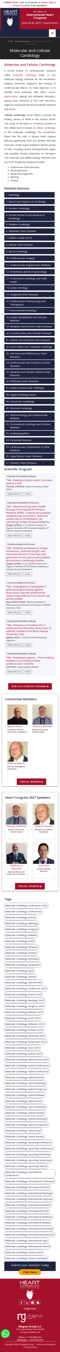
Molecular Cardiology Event (19, 941)
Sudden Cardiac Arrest (19, 237)
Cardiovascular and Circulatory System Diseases (28, 364)
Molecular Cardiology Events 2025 (23, 994)
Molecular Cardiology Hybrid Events (24, 1077)
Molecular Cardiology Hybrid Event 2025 (26, 1059)
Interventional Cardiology (21, 310)
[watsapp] (5, 1333)
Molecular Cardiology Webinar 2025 (24, 1012)
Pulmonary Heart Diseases (22, 381)
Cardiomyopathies (17, 433)
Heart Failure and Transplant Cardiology (29, 346)
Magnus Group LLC (30, 1326)
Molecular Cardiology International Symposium (29, 1234)
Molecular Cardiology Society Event (23, 1252)
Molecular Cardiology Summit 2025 (23, 1053)
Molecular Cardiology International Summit (27, 1246)
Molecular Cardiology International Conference (29, 1181)
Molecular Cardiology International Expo (26, 1240)
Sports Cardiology (17, 251)
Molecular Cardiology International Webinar (28, 1204)
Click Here (30, 1272)
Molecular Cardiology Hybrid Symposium (26, 1124)
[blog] (38, 1302)
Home (10, 41)
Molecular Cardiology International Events (27, 1187)
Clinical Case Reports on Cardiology (26, 201)
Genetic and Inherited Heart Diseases (28, 339)
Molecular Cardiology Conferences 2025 (26, 905)
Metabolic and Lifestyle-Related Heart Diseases (28, 373)
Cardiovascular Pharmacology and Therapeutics (26, 303)
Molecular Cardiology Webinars (21, 946)
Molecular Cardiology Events (20, 917)
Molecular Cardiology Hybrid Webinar (25, 1095)
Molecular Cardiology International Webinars (28, 1216)
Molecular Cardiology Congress (21, 929)
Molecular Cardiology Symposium (22, 964)
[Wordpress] (32, 1302)
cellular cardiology (45, 127)
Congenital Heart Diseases (22, 294)
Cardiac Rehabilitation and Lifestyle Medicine (26, 319)
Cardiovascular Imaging (20, 258)
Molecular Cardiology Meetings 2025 (24, 1000)
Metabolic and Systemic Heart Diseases (29, 326)
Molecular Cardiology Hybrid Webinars (25, 1106)
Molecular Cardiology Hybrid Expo (23, 1130)
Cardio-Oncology (17, 287)
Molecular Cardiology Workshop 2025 (25, 1035)
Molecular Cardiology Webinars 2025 (24, 1023)
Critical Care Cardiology (20, 401)
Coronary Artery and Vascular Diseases (28, 333)
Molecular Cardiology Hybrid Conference (26, 1071)
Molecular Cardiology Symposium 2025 (25, 1041)
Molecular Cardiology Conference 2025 (25, 988)
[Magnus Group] (30, 1317)
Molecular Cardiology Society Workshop (26, 1258)
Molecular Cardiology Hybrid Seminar (24, 1112)
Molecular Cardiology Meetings (21, 923)
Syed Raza (43, 865)
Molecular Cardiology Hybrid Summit (24, 1136)
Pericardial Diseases (19, 440)
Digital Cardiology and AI (21, 394)
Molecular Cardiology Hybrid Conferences (27, 1065)
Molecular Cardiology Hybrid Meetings (25, 1083)
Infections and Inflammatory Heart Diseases (26, 355)
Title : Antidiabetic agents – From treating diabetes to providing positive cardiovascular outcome (30, 660)
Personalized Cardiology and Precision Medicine (28, 426)
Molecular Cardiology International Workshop (29, 1228)
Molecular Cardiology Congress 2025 (24, 1006)
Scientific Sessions (23, 41)
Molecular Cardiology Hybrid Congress (25, 1089)
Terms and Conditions (46, 1344)
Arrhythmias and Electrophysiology (26, 271)
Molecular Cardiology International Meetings (28, 1193)
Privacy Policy (31, 1347)
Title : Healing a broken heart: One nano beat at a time (29, 482)
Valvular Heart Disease (19, 244)
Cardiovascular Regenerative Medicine (28, 264)
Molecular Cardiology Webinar (21, 935)
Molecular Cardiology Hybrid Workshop (26, 1118)
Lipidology (12, 194)
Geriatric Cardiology (18, 208)
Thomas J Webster (42, 726)
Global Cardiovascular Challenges (25, 387)
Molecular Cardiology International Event (26, 1210)
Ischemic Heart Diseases (21, 462)
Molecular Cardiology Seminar (20, 952)
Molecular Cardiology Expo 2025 (22, 1047)
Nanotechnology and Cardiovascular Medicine (27, 416)
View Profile (14, 494)
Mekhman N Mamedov (16, 867)
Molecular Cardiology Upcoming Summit (26, 1166)
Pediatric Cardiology (18, 224)
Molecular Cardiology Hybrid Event (23, 982)
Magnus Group (27, 1344)
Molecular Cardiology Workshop (22, 958)
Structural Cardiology (19, 408)
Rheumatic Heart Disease (21, 231)
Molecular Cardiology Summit (20, 976)
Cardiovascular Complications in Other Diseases (28, 448)
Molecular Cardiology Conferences (23, 911)
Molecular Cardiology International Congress (28, 1198)
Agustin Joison (14, 726)
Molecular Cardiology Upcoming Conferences (29, 1148)
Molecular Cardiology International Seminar (27, 1222)
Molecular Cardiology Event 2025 (22, 1018)
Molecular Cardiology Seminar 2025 (24, 1029)
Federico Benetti (16, 763)
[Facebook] (21, 1302)
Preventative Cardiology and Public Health (26, 280)
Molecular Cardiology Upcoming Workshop (27, 1154)
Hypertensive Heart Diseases (24, 456)
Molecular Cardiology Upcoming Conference (28, 1142)
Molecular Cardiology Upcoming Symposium (28, 1160)
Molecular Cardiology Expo (19, 970)
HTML (27, 494)
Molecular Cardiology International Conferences (23, 1173)
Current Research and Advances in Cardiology (25, 216)
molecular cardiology (24, 74)
